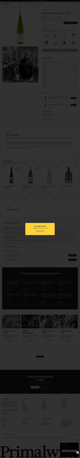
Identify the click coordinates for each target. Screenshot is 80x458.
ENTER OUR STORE (40, 231)
